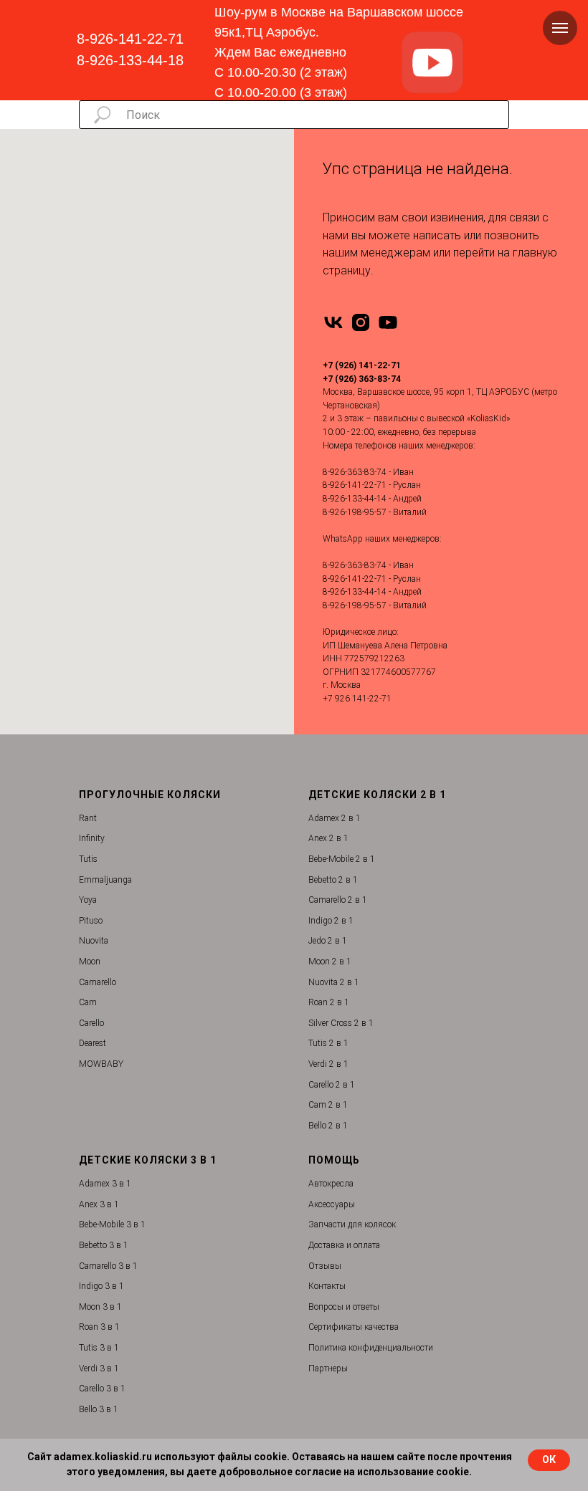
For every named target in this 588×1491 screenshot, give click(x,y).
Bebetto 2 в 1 (333, 880)
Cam (88, 1002)
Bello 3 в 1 (98, 1409)
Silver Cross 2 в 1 (341, 1023)
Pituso (91, 921)
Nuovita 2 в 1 (333, 982)
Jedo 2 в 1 (327, 941)
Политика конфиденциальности (370, 1348)
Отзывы (324, 1266)
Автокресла (331, 1184)
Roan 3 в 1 (99, 1327)
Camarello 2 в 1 (337, 900)
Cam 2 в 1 (328, 1105)
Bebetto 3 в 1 (103, 1245)
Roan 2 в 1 (328, 1002)
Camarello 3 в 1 (108, 1266)
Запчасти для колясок (352, 1224)
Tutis (88, 859)
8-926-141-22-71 (130, 39)
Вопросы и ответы (343, 1307)
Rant (88, 818)
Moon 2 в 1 (329, 962)
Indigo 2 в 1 (331, 921)
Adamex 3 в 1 (105, 1184)
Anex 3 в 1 (99, 1204)
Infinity (92, 838)
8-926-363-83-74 (355, 472)
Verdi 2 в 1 (328, 1064)
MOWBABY (101, 1064)
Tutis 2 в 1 (328, 1043)
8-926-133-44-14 (355, 499)
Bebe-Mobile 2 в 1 (341, 859)
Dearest (92, 1043)
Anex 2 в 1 (328, 838)
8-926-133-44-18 (130, 60)
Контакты (327, 1286)
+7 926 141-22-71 (357, 699)
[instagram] (360, 322)
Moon (89, 962)
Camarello (97, 982)
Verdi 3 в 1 (99, 1368)
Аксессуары (331, 1204)
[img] (432, 63)
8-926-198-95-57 (355, 512)
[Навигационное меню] (560, 28)
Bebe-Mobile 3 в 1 (112, 1224)
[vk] (333, 322)
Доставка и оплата (344, 1245)
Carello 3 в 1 (102, 1389)
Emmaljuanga (105, 880)
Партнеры (328, 1368)
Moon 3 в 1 (100, 1307)
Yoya (88, 900)
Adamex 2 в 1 (334, 818)
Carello (91, 1023)
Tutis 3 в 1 (99, 1348)
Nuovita (93, 941)
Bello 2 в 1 (328, 1126)
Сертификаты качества (353, 1327)
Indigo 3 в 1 (101, 1286)
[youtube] (388, 322)
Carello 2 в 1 (331, 1085)
